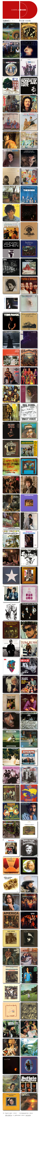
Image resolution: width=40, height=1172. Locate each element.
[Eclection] (29, 920)
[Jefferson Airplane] (29, 756)
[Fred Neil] (29, 738)
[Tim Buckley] (11, 158)
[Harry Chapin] (11, 1101)
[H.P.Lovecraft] (29, 793)
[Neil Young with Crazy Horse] (29, 412)
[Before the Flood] (29, 212)
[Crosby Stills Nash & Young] (11, 629)
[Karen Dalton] (11, 1047)
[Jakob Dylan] (11, 648)
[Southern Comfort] (29, 140)
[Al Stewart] (11, 140)
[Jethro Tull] (11, 412)
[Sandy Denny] (11, 557)
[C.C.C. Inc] (29, 321)
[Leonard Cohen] (29, 85)
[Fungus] (29, 466)
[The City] (11, 49)
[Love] (11, 103)
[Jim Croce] (29, 811)
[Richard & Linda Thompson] (29, 357)
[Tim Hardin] (29, 938)
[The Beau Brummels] (29, 267)
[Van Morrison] (11, 31)
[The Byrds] (11, 67)
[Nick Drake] (29, 1065)
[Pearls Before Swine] (29, 502)
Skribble (8, 1115)
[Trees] (11, 85)
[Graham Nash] (11, 756)
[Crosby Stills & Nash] (11, 121)
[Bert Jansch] (11, 502)
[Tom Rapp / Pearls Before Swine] (29, 829)
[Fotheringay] (29, 375)
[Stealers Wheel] (11, 394)
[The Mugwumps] (11, 230)
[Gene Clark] (11, 1065)
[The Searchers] (11, 974)
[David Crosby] (29, 1101)
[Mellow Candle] (29, 557)
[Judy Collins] (29, 49)
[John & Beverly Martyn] (11, 738)
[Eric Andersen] (29, 702)
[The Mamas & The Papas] (29, 285)
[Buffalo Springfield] (29, 31)
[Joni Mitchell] (11, 1010)
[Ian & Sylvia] (29, 121)
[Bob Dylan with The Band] (11, 484)
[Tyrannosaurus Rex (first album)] (11, 521)
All (13, 20)
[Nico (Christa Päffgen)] (11, 684)
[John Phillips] (29, 883)
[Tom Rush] (29, 648)
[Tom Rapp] (29, 248)
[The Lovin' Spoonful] (29, 539)
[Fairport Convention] (11, 194)
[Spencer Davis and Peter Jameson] (11, 176)
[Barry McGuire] (29, 847)
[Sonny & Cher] (11, 375)
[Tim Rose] (11, 321)
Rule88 (28, 1115)
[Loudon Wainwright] (11, 303)
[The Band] (29, 176)
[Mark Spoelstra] (11, 956)
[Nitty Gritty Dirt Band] (11, 448)
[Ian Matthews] (29, 339)
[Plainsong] (11, 865)
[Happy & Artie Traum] (11, 357)
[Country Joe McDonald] (29, 103)
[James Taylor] (29, 158)
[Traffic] (29, 230)
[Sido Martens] (11, 1083)
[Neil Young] (11, 339)
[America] (11, 920)
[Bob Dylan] (11, 285)
